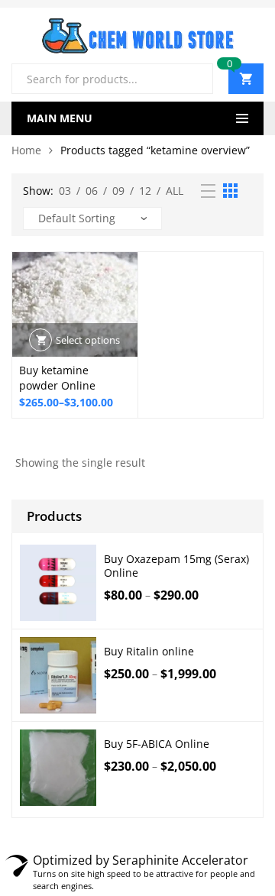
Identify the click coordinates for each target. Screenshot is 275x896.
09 (118, 190)
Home (26, 150)
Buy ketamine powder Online (57, 378)
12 (145, 190)
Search (195, 78)
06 (92, 190)
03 (65, 190)
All (174, 190)
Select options (88, 340)
